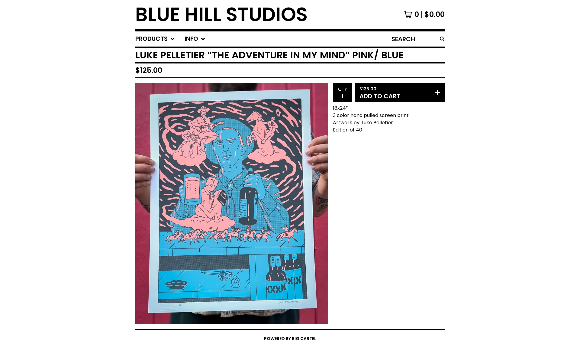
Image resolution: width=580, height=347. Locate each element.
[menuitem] (155, 39)
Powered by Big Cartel (290, 339)
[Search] (442, 39)
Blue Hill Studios (221, 14)
